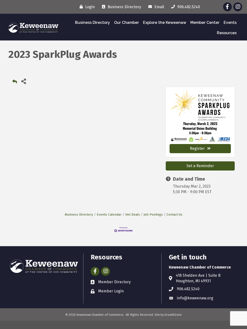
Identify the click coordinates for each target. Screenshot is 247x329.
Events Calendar (109, 214)
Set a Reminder (200, 166)
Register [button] (197, 148)
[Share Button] (23, 81)
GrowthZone (173, 314)
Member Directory (114, 282)
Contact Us (174, 214)
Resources (227, 33)
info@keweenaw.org (195, 298)
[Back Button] (14, 82)
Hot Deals (132, 214)
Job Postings (153, 214)
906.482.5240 (188, 289)
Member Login (111, 291)
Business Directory (92, 22)
